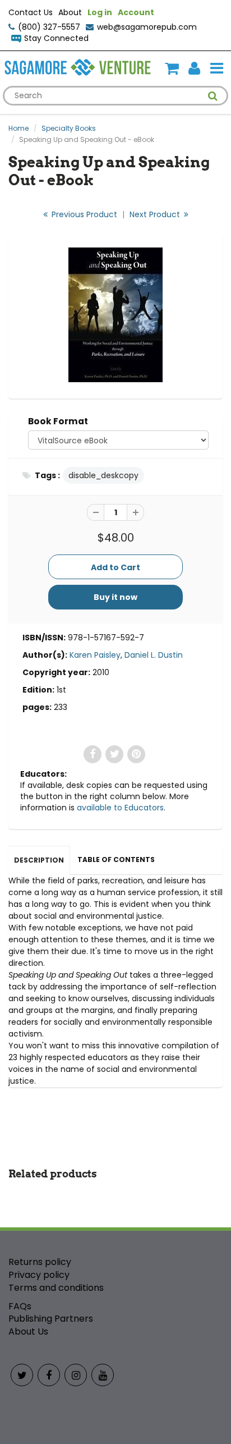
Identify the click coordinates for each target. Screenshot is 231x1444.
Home (18, 128)
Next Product (156, 214)
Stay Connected (56, 38)
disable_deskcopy (103, 475)
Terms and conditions (56, 1287)
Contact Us (30, 12)
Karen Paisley (95, 655)
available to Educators (120, 807)
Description (39, 860)
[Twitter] (22, 1375)
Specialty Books (68, 128)
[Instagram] (75, 1375)
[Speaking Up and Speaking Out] (115, 314)
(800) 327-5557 (49, 27)
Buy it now (115, 597)
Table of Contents (116, 859)
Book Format (58, 421)
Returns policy (39, 1261)
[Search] (212, 96)
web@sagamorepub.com (147, 27)
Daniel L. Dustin (153, 655)
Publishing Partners (50, 1318)
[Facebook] (49, 1375)
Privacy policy (39, 1274)
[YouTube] (102, 1375)
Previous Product (83, 214)
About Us (28, 1331)
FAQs (19, 1306)
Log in (99, 12)
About (70, 12)
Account (136, 12)
